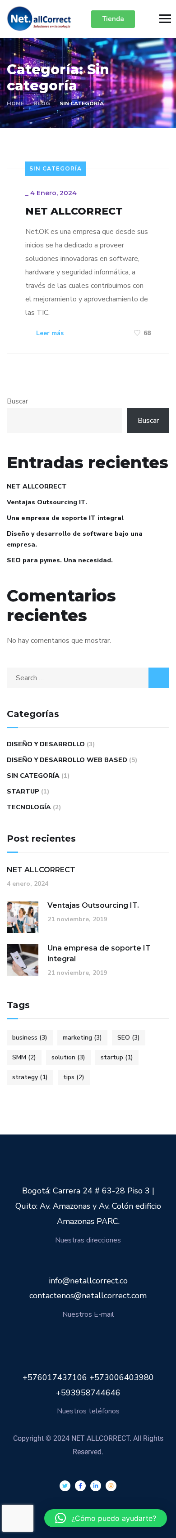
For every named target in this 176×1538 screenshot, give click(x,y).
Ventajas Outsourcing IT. (47, 502)
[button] (105, 1518)
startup (117, 1057)
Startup (23, 791)
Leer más (49, 333)
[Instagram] (111, 1485)
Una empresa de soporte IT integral (65, 518)
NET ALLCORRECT (74, 211)
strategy (30, 1077)
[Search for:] (88, 678)
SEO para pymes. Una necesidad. (60, 560)
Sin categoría (55, 168)
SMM (24, 1057)
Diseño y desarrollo (46, 744)
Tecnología (29, 807)
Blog (41, 103)
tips (73, 1077)
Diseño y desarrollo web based (67, 760)
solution (68, 1057)
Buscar (17, 401)
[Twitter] (65, 1485)
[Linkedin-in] (95, 1485)
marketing (82, 1037)
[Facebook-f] (80, 1485)
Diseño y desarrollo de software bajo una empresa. (75, 539)
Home (15, 103)
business (29, 1037)
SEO (128, 1037)
